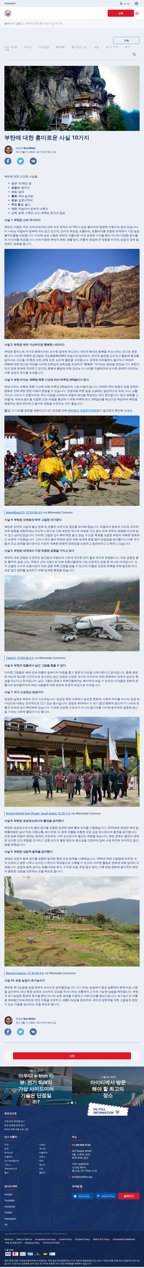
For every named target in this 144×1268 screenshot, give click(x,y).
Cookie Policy (65, 1239)
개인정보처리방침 (51, 1242)
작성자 (26, 148)
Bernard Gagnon (16, 973)
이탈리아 (43, 1152)
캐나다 (42, 1165)
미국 (6, 1145)
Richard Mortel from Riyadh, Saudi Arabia (31, 813)
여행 (6, 49)
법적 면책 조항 (11, 1260)
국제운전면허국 (9, 3)
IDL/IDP (60, 47)
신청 (120, 13)
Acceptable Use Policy (45, 1239)
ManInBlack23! (15, 512)
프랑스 (42, 1157)
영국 (6, 1148)
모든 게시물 (10, 47)
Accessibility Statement (124, 1239)
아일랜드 (8, 1157)
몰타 (6, 1172)
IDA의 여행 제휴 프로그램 (16, 1129)
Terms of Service (24, 1239)
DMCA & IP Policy (101, 1239)
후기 (127, 47)
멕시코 (42, 1148)
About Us (8, 1239)
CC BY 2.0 (64, 813)
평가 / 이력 (112, 47)
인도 (41, 1168)
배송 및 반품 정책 (13, 1242)
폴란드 (42, 1172)
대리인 (28, 47)
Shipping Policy (32, 1243)
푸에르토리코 (10, 1168)
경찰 (96, 47)
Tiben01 (11, 658)
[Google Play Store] (105, 1196)
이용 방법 (44, 47)
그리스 (7, 1165)
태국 (41, 1161)
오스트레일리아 (11, 1161)
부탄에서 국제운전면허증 (83, 410)
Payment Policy (82, 1239)
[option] (36, 1087)
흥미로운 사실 (79, 47)
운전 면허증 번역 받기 (14, 1125)
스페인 (42, 1145)
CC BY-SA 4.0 (34, 512)
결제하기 (129, 1196)
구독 (126, 40)
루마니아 (8, 1152)
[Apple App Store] (83, 1196)
